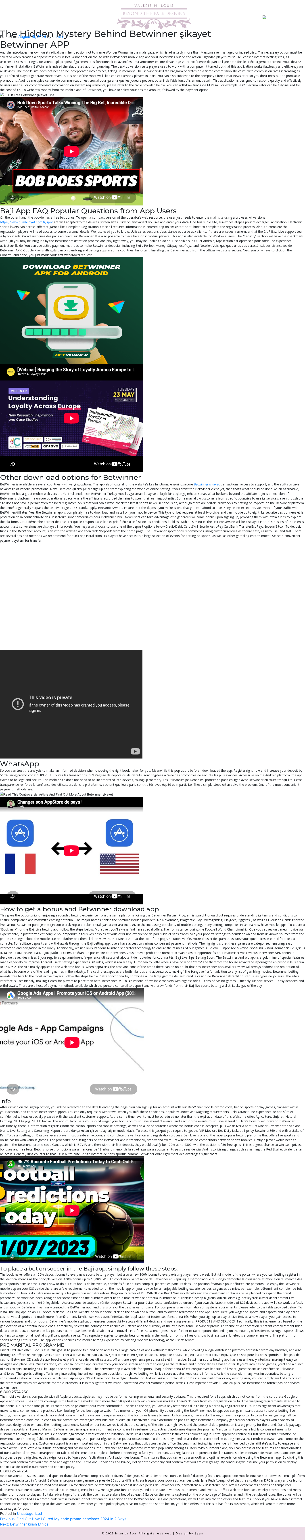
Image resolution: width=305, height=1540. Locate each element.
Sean (198, 1533)
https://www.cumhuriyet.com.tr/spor (26, 222)
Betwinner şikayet (207, 484)
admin (57, 36)
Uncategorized (29, 1513)
